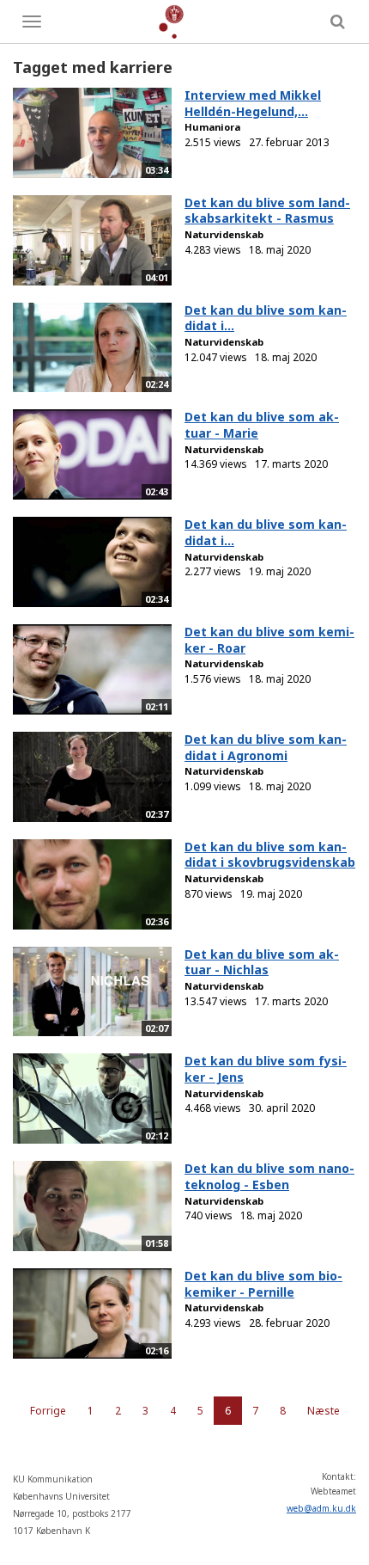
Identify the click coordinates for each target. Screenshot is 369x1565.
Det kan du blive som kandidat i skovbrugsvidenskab (269, 854)
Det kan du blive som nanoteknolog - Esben (269, 1176)
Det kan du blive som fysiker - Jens (265, 1069)
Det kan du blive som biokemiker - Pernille (263, 1283)
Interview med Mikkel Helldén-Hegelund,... (252, 103)
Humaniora (212, 126)
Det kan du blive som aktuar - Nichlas (261, 962)
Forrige (48, 1410)
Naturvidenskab (223, 234)
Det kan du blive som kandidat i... (265, 318)
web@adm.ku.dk (321, 1508)
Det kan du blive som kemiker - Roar (269, 639)
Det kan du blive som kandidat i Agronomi (265, 747)
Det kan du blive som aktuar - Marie (261, 424)
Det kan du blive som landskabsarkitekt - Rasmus (267, 210)
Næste (323, 1410)
